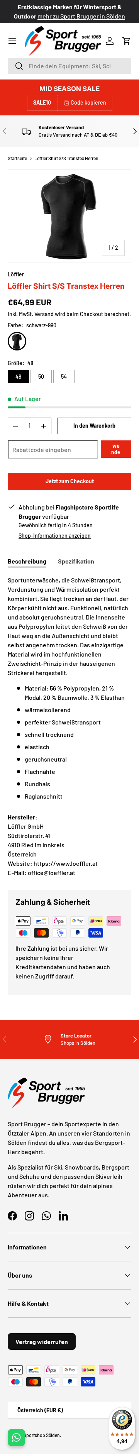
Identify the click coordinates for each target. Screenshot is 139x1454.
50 (41, 376)
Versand (44, 314)
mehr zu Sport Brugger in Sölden (44, 16)
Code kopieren (88, 102)
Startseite (17, 158)
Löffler (16, 274)
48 (18, 376)
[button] (126, 40)
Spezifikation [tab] (76, 561)
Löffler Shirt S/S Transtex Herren (66, 158)
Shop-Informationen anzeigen (55, 535)
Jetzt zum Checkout (70, 481)
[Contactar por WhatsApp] (16, 1437)
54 (64, 376)
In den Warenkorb (94, 425)
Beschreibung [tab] (27, 561)
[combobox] (69, 66)
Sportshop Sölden (42, 1435)
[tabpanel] (69, 688)
